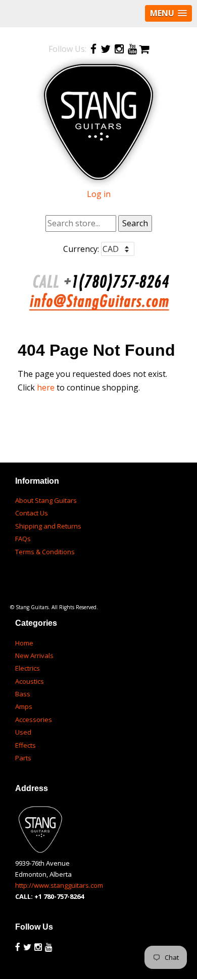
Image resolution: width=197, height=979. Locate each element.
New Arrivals (34, 655)
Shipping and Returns (48, 526)
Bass (22, 693)
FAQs (23, 538)
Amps (23, 706)
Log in (99, 194)
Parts (23, 757)
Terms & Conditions (45, 551)
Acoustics (29, 681)
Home (24, 642)
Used (23, 732)
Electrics (27, 668)
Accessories (33, 719)
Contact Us (31, 512)
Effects (25, 745)
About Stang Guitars (46, 500)
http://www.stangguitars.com (59, 885)
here (46, 387)
